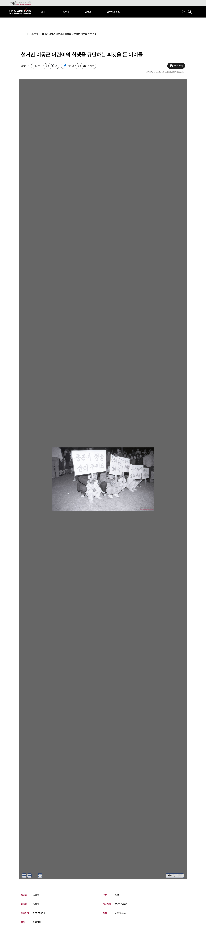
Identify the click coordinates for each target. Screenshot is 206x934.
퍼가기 (41, 65)
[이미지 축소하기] (29, 875)
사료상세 (33, 33)
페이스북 (72, 65)
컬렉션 (66, 11)
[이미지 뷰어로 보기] (40, 875)
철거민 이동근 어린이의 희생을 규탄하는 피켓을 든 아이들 (69, 33)
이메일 (90, 65)
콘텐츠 (88, 11)
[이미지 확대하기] (24, 875)
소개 (43, 11)
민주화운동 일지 (114, 11)
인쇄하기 (178, 65)
